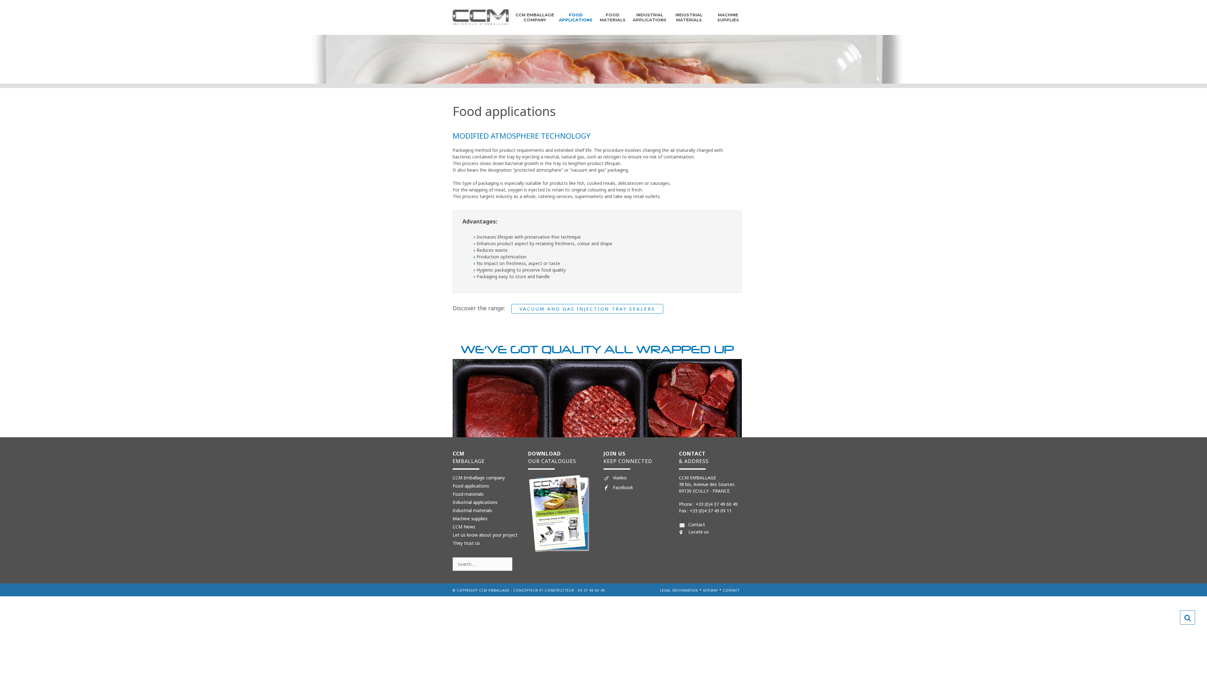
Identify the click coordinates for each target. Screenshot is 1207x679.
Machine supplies (728, 17)
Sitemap (710, 590)
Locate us (698, 532)
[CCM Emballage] (481, 16)
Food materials (468, 494)
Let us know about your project (485, 535)
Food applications (575, 17)
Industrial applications (649, 17)
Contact (696, 524)
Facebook (623, 487)
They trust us (466, 543)
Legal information (679, 590)
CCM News (464, 527)
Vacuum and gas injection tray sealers (587, 309)
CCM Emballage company (534, 17)
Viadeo (620, 478)
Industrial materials (689, 17)
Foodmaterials (613, 17)
